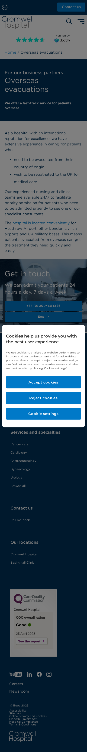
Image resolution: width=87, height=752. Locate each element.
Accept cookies (43, 382)
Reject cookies (43, 398)
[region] (43, 376)
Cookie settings (43, 413)
